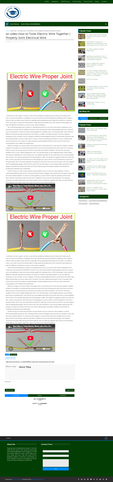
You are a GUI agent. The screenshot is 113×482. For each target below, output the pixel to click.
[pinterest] (88, 479)
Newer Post (10, 390)
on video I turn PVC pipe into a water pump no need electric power (97, 160)
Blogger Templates (38, 479)
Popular (93, 118)
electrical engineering (98, 200)
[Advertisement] (40, 58)
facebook (63, 395)
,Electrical (22, 41)
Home (7, 30)
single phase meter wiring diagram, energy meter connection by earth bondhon (97, 182)
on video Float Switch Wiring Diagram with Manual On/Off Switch (97, 36)
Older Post (70, 390)
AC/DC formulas (92, 79)
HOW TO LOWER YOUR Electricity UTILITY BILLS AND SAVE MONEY (97, 189)
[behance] (100, 479)
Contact (104, 1)
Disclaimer (55, 1)
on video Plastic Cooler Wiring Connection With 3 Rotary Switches (97, 88)
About (97, 1)
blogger (16, 395)
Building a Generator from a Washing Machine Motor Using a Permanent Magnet (97, 57)
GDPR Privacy (65, 1)
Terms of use (88, 1)
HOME (47, 1)
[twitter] (81, 479)
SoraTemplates (16, 479)
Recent (83, 118)
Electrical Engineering (30, 24)
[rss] (97, 479)
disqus (40, 395)
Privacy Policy (77, 1)
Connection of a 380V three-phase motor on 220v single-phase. (97, 167)
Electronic (83, 203)
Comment (103, 118)
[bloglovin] (91, 479)
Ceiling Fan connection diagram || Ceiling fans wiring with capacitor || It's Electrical (97, 43)
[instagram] (103, 479)
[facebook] (78, 479)
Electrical (14, 24)
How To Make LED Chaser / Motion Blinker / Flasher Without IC (96, 65)
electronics (94, 203)
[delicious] (106, 479)
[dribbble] (94, 479)
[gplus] (84, 479)
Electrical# (13, 354)
